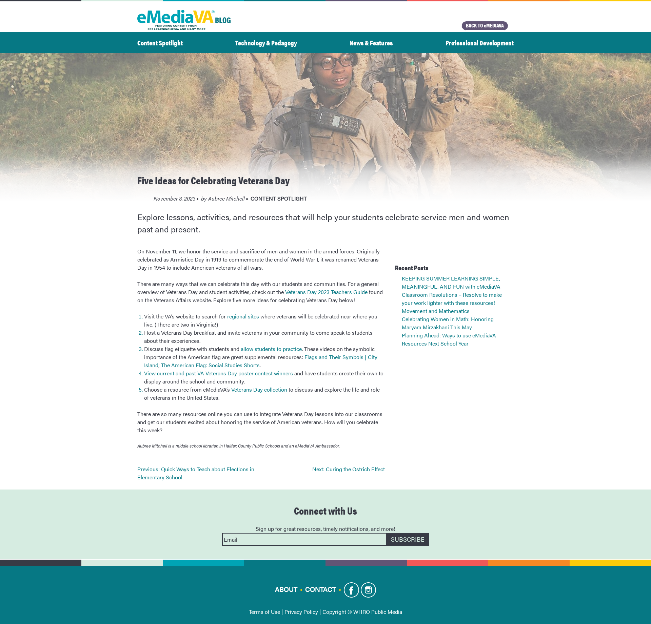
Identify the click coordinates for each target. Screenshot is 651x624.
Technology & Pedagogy (266, 42)
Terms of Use (264, 612)
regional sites (243, 316)
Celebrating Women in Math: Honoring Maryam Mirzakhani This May (448, 323)
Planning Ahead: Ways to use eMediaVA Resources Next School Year (449, 339)
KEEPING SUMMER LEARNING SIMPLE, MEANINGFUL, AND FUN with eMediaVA (451, 282)
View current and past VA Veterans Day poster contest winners (218, 373)
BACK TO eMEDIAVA (485, 25)
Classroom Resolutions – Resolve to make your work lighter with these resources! (452, 299)
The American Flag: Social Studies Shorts (210, 365)
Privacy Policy (301, 612)
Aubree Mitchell (226, 198)
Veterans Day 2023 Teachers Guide (326, 292)
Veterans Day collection (259, 389)
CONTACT (320, 589)
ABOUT (286, 589)
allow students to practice (271, 349)
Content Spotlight (160, 42)
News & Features (371, 42)
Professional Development (480, 42)
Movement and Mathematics (436, 311)
